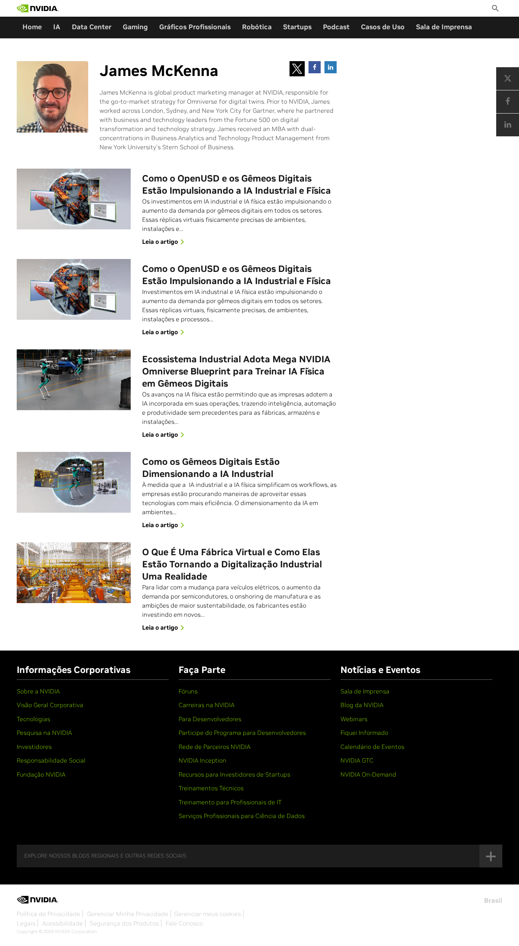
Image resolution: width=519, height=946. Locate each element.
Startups (297, 26)
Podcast (336, 26)
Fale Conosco (184, 923)
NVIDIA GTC (356, 760)
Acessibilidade (62, 923)
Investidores (34, 746)
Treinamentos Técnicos (211, 788)
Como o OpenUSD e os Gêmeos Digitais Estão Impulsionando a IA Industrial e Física (236, 184)
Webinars (353, 719)
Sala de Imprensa (444, 26)
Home (32, 26)
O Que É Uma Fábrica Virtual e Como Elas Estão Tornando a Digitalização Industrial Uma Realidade (232, 564)
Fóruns (188, 691)
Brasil (493, 900)
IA (56, 26)
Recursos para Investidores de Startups (234, 774)
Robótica (257, 26)
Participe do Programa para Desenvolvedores (242, 732)
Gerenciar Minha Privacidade (127, 914)
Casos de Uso (383, 26)
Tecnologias (33, 719)
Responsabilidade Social (51, 760)
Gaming (135, 26)
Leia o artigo (160, 241)
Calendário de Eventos (372, 746)
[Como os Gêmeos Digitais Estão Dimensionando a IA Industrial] (74, 482)
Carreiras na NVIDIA (206, 705)
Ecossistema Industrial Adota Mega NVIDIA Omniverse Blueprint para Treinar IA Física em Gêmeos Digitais (236, 371)
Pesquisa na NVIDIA (44, 732)
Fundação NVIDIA (41, 774)
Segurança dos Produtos (124, 923)
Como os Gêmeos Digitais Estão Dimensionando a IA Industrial (211, 468)
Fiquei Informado (364, 732)
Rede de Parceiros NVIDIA (214, 746)
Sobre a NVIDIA (38, 691)
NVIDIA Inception (202, 760)
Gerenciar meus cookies (207, 914)
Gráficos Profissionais (195, 26)
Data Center (91, 26)
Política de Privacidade (48, 914)
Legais (26, 923)
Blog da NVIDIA (361, 705)
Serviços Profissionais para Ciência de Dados (242, 816)
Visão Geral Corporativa (50, 705)
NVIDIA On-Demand (368, 774)
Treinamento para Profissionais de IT (230, 802)
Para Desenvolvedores (210, 719)
